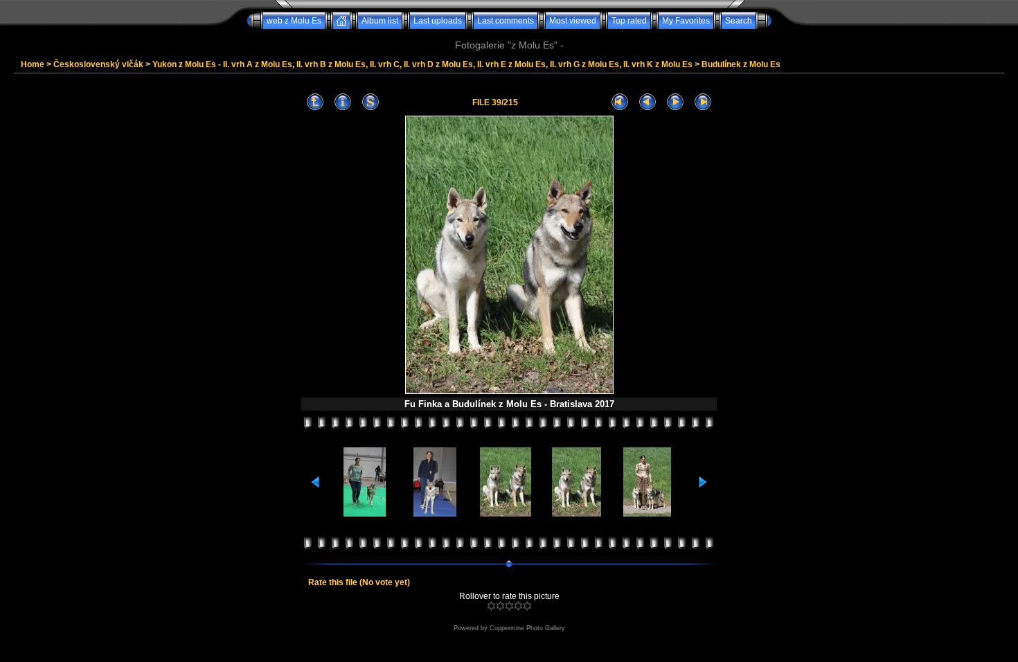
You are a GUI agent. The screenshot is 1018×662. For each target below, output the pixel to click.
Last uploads (437, 21)
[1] (491, 606)
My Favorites (686, 21)
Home (32, 64)
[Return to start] (620, 102)
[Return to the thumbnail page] (315, 102)
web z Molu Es (294, 21)
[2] (500, 606)
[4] (518, 606)
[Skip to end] (703, 102)
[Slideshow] (370, 102)
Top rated (629, 21)
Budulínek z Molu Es (741, 64)
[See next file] (675, 102)
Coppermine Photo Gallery (527, 628)
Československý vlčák (98, 64)
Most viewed (572, 21)
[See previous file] (647, 102)
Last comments (505, 21)
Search (738, 21)
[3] (509, 606)
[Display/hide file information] (343, 102)
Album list (379, 21)
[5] (527, 606)
